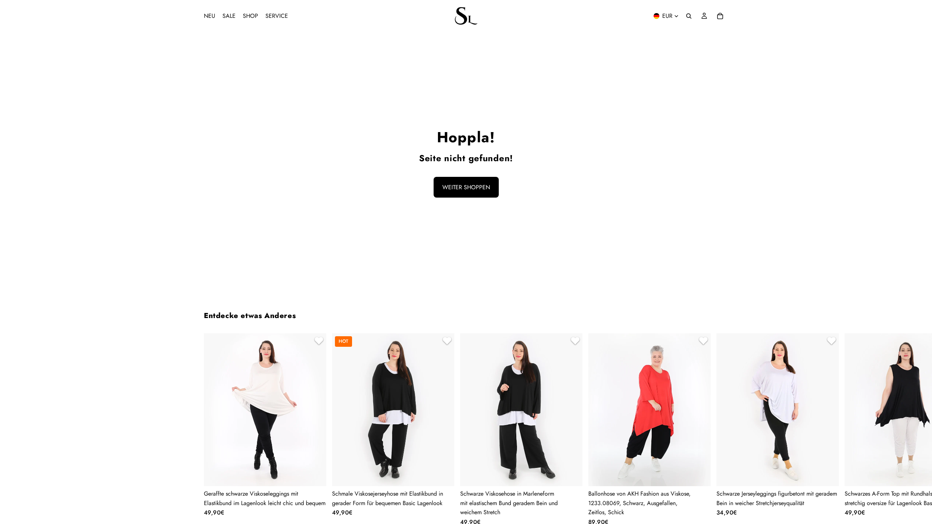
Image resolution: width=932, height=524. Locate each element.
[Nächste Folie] (719, 429)
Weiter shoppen (466, 187)
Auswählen (449, 475)
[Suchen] (689, 16)
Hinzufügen (705, 475)
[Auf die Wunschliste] (317, 341)
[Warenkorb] (720, 16)
